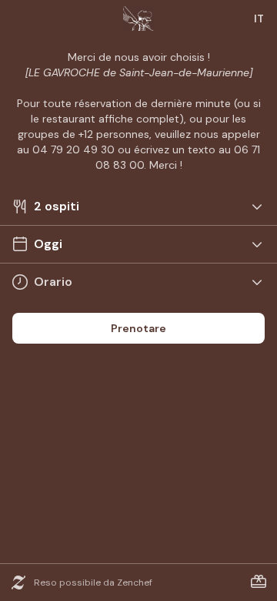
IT (259, 18)
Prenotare (138, 328)
